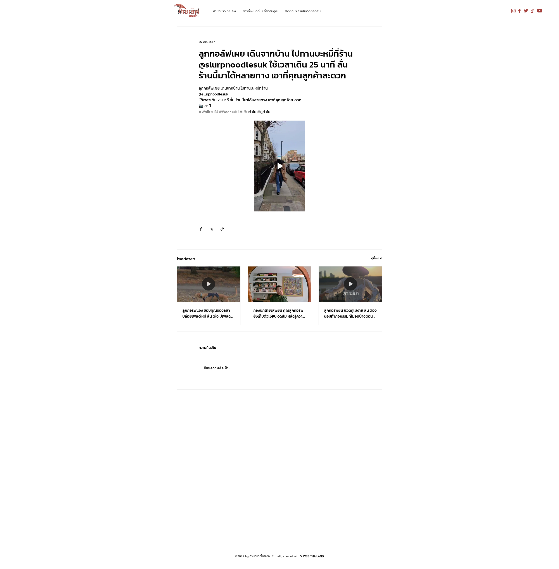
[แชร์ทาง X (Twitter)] (211, 229)
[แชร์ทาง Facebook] (201, 229)
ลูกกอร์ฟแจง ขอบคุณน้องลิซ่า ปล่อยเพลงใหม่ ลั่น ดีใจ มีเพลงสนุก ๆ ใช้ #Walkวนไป (206, 313)
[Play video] (279, 166)
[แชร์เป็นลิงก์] (222, 229)
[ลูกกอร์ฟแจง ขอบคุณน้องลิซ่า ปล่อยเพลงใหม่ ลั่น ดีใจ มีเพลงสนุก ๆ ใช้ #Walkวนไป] (208, 284)
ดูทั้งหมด (376, 258)
